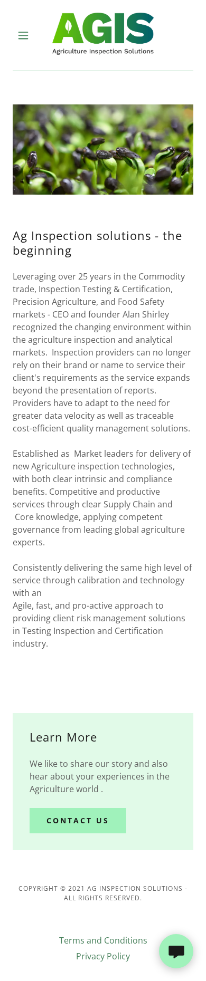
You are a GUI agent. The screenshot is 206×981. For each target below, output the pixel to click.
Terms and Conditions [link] (103, 940)
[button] (26, 35)
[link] (103, 35)
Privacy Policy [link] (103, 956)
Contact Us (77, 820)
